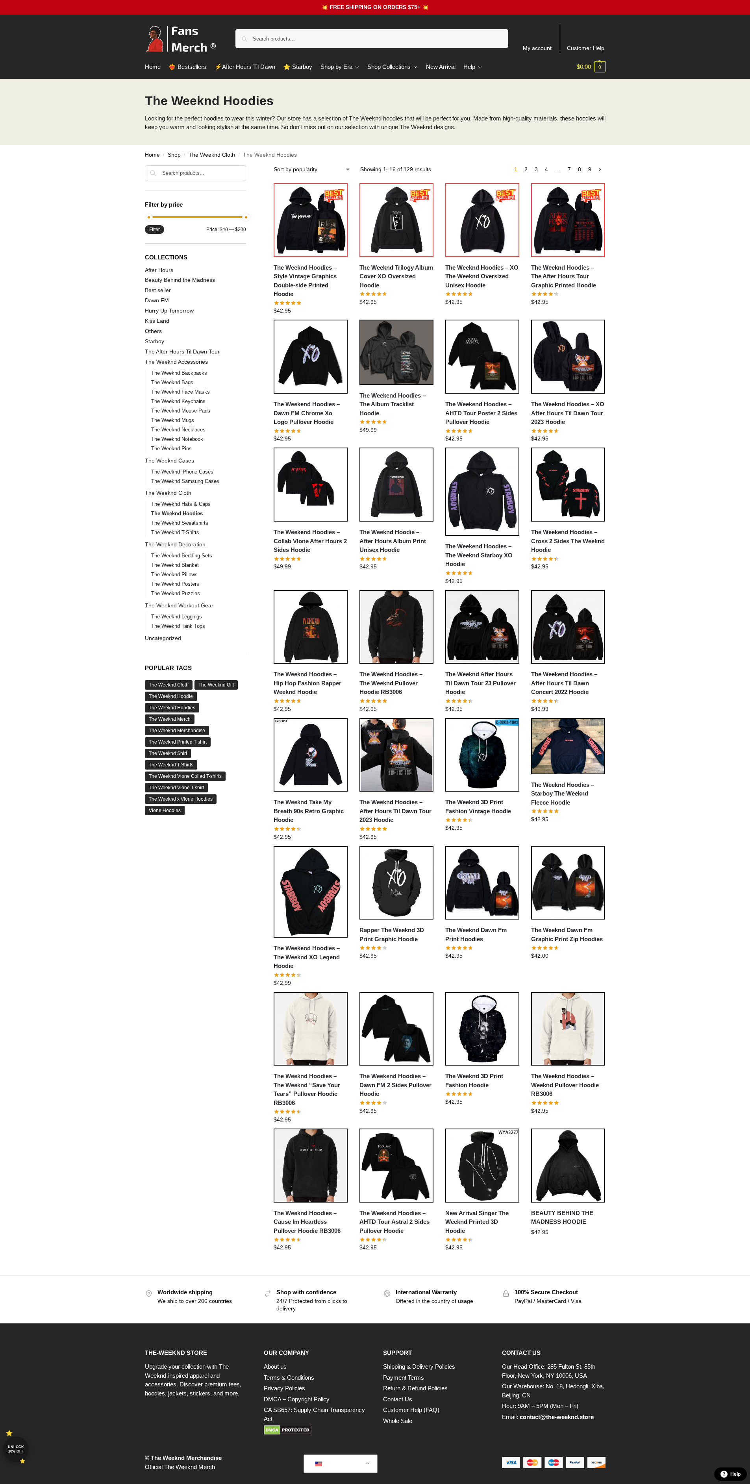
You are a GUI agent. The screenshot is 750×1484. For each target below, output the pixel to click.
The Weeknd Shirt (168, 753)
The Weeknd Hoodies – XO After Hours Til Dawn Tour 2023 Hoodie (567, 413)
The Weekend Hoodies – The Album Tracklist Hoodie (392, 404)
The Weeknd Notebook (177, 439)
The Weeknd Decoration (175, 544)
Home (152, 155)
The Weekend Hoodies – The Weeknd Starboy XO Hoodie (479, 555)
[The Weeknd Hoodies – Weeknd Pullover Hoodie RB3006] (568, 1029)
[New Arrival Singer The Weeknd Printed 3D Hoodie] (482, 1165)
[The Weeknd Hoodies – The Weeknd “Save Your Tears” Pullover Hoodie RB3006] (310, 1029)
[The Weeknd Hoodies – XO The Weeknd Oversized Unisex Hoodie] (482, 220)
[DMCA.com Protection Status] (315, 1430)
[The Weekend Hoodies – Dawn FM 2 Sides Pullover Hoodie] (396, 1029)
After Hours (159, 270)
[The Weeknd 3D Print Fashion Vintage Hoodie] (482, 755)
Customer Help (585, 48)
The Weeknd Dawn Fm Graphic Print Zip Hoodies (567, 934)
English (334, 1463)
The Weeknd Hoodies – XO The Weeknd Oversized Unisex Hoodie (482, 276)
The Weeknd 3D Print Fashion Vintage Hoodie (478, 806)
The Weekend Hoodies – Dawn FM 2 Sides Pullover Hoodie (395, 1085)
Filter (154, 229)
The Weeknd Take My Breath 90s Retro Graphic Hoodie (309, 811)
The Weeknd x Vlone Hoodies (181, 799)
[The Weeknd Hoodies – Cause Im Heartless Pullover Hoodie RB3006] (310, 1165)
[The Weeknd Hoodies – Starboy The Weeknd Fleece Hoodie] (568, 746)
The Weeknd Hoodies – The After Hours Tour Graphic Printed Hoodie (563, 276)
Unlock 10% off (16, 1449)
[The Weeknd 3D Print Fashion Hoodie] (482, 1029)
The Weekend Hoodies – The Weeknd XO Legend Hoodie (307, 957)
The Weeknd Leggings (176, 617)
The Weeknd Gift (216, 685)
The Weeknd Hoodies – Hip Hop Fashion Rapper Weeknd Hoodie (307, 683)
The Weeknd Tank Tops (178, 626)
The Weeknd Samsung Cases (185, 481)
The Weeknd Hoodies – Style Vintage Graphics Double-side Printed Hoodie (305, 281)
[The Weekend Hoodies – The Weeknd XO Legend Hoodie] (310, 892)
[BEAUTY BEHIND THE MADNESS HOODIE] (568, 1165)
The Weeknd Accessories (176, 362)
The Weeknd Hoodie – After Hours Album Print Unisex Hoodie (392, 541)
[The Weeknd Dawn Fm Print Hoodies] (482, 883)
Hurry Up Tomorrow (169, 310)
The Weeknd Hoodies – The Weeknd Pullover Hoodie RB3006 (390, 683)
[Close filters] (248, 170)
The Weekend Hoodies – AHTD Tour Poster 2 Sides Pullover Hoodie (481, 413)
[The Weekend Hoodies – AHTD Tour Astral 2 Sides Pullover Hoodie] (396, 1165)
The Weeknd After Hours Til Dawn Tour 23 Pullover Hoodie (480, 683)
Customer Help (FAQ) (411, 1409)
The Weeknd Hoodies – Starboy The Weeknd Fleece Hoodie (562, 793)
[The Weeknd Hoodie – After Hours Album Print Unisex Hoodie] (396, 484)
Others (153, 331)
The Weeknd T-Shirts (175, 532)
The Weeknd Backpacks (179, 373)
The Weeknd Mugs (172, 420)
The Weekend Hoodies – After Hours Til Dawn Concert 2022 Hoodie (564, 683)
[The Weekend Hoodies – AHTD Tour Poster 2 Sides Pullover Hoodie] (482, 356)
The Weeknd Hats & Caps (181, 504)
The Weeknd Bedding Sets (181, 556)
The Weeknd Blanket (175, 565)
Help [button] (735, 1474)
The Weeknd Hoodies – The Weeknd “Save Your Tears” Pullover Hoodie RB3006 (307, 1089)
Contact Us (397, 1399)
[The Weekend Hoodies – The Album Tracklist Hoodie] (396, 352)
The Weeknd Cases (169, 460)
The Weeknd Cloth (212, 155)
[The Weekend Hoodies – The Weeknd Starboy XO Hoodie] (482, 491)
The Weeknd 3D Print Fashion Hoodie (474, 1080)
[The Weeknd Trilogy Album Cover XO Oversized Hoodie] (396, 220)
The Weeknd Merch (170, 719)
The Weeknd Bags (172, 382)
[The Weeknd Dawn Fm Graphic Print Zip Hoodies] (568, 883)
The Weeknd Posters (175, 584)
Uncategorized (163, 638)
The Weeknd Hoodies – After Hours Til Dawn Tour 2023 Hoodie (395, 811)
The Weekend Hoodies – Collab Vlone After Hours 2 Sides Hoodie (310, 541)
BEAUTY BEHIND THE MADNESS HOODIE (562, 1217)
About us (275, 1366)
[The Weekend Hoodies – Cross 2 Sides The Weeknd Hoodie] (568, 484)
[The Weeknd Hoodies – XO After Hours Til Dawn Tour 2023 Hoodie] (568, 356)
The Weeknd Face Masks (180, 392)
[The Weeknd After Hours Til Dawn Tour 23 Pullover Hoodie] (482, 627)
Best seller (158, 290)
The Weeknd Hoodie (171, 696)
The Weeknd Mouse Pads (180, 411)
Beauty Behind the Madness (180, 280)
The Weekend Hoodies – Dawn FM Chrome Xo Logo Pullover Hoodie (307, 413)
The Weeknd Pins (171, 448)
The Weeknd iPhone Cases (182, 472)
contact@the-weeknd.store (557, 1417)
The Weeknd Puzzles (175, 593)
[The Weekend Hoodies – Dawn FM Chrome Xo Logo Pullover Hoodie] (310, 356)
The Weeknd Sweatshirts (179, 523)
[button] (591, 67)
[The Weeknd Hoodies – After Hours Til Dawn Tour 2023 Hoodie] (396, 755)
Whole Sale (397, 1420)
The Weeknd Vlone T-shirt (176, 787)
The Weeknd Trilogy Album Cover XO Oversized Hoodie (396, 276)
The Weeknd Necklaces (178, 430)
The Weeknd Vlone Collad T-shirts (185, 776)
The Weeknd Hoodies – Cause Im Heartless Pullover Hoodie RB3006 (307, 1222)
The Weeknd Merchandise (177, 730)
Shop (174, 155)
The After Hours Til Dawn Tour (182, 351)
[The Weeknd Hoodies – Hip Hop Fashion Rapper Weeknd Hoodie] (310, 627)
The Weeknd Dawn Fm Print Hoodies (476, 934)
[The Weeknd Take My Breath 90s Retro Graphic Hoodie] (310, 755)
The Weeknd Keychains (178, 401)
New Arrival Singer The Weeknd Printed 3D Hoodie (477, 1222)
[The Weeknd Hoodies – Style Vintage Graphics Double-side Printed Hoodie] (310, 220)
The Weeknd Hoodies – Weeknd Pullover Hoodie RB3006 (565, 1085)
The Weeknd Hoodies (177, 513)
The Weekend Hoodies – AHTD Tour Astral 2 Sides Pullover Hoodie (394, 1222)
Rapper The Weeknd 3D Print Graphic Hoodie (391, 934)
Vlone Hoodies (165, 810)
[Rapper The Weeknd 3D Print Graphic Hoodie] (396, 883)
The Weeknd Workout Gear (179, 605)
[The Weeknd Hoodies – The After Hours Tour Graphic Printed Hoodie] (568, 220)
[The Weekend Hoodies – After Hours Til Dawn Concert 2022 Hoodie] (568, 627)
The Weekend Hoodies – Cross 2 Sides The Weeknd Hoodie (568, 541)
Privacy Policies (284, 1388)
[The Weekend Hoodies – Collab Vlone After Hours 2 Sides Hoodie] (310, 484)
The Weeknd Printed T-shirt (178, 742)
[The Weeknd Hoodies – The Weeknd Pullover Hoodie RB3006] (396, 627)
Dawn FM (157, 300)
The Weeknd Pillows (174, 574)
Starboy (154, 341)
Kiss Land (157, 321)
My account (537, 48)
